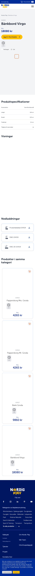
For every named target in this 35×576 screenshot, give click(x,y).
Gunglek (6, 514)
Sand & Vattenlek (8, 520)
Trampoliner (28, 523)
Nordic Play (4, 15)
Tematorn (18, 523)
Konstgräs (5, 538)
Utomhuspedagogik (25, 545)
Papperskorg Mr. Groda (17, 353)
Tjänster (5, 546)
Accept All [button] (16, 572)
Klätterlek (20, 514)
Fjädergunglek (18, 511)
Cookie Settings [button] (7, 572)
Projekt (5, 552)
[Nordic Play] (5, 6)
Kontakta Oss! (7, 557)
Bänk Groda (17, 405)
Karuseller (13, 514)
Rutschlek (28, 517)
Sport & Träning (8, 523)
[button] (17, 56)
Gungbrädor (28, 511)
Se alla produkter (8, 526)
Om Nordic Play (4, 2)
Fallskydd (6, 535)
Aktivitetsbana (7, 511)
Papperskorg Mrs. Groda (17, 300)
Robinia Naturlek (15, 517)
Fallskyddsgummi (6, 541)
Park (4, 517)
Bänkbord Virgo (17, 457)
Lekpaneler (28, 514)
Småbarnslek (27, 520)
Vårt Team (22, 540)
